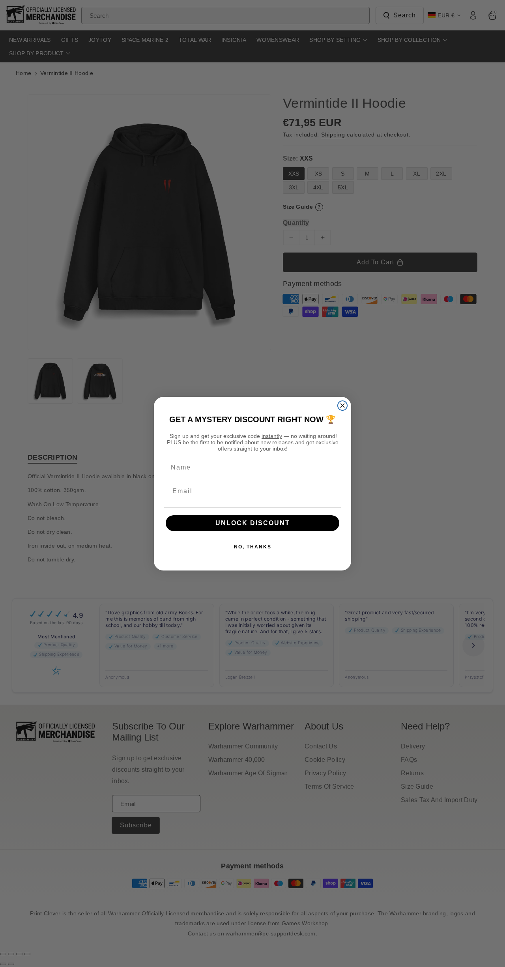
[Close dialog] (342, 405)
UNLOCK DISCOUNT (252, 523)
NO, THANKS (252, 547)
